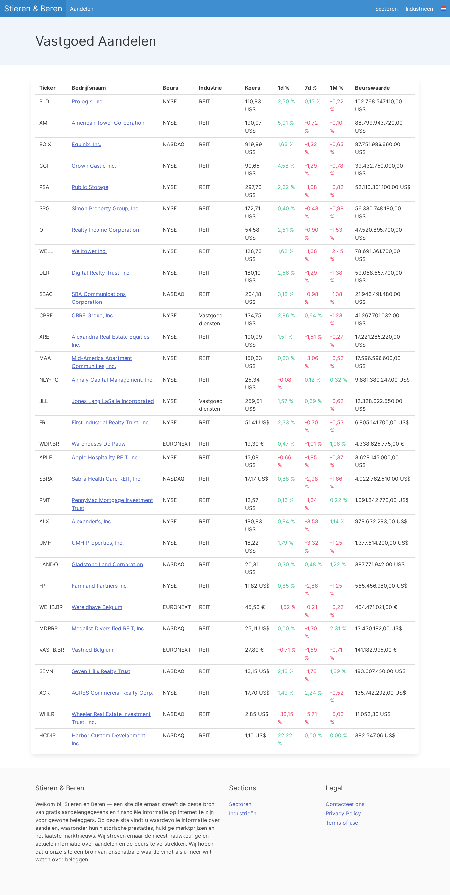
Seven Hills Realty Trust (101, 671)
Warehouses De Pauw (99, 443)
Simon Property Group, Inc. (106, 208)
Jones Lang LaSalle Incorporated (113, 401)
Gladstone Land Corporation (107, 564)
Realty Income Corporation (105, 229)
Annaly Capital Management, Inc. (113, 379)
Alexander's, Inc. (92, 521)
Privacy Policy (343, 813)
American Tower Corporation (108, 122)
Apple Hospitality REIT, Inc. (105, 457)
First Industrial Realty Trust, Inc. (111, 422)
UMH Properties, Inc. (98, 543)
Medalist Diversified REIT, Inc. (108, 628)
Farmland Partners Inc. (100, 585)
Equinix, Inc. (86, 144)
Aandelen (81, 8)
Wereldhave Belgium (97, 607)
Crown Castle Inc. (94, 165)
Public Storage (90, 187)
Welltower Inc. (89, 251)
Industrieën (419, 8)
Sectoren (386, 8)
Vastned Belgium (92, 649)
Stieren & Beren (33, 8)
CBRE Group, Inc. (93, 315)
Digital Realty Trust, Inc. (101, 272)
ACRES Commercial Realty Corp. (112, 692)
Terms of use (342, 822)
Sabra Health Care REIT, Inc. (107, 478)
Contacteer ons (345, 804)
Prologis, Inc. (88, 101)
